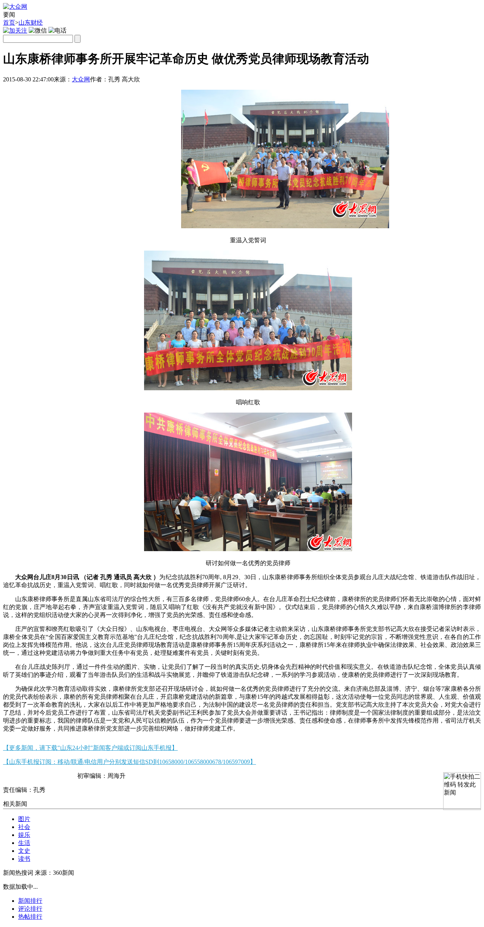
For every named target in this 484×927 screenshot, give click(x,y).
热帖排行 (30, 916)
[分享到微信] (12, 90)
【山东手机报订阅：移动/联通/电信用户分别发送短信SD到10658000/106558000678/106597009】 (129, 762)
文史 (24, 851)
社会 (24, 827)
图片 (24, 819)
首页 (9, 22)
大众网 (81, 79)
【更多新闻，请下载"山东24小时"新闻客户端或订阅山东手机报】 (90, 748)
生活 (24, 843)
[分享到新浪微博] (30, 90)
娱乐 (24, 835)
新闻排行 (30, 900)
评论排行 (30, 908)
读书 (24, 858)
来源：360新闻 (54, 872)
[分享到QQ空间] (49, 90)
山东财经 (31, 22)
